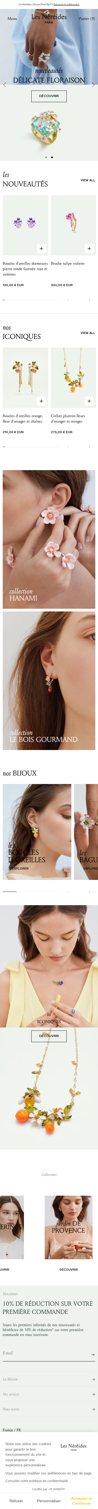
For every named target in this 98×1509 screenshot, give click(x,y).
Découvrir (49, 1036)
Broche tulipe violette (68, 263)
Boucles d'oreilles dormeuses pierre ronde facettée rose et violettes (25, 269)
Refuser (16, 1501)
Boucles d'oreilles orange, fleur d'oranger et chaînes (23, 419)
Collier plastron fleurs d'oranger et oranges (68, 419)
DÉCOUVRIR (49, 96)
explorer (20, 869)
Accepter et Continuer (81, 1500)
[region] (49, 84)
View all (88, 180)
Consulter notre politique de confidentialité (36, 1481)
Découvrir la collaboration (66, 4)
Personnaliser (49, 1501)
